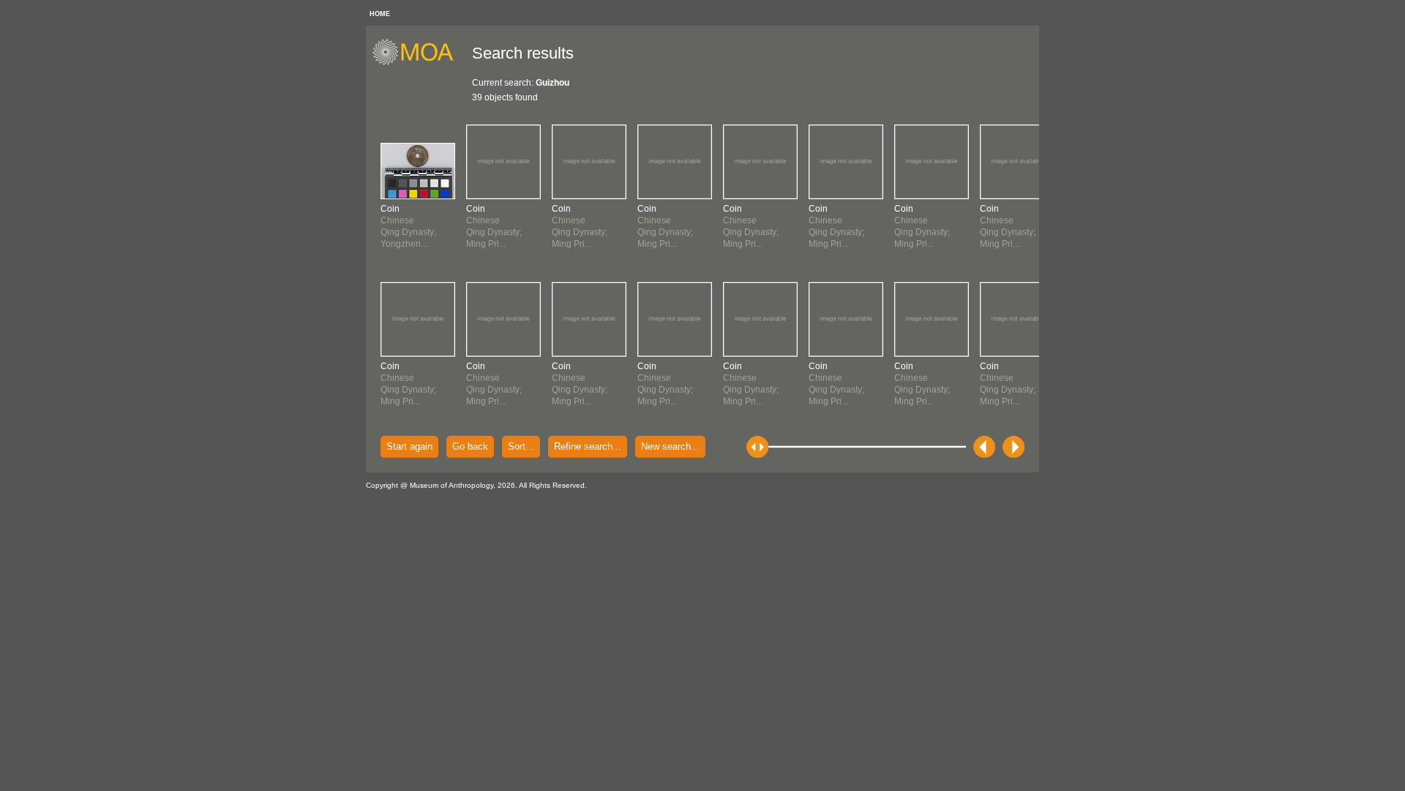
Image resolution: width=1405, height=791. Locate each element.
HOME (380, 14)
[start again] (418, 63)
